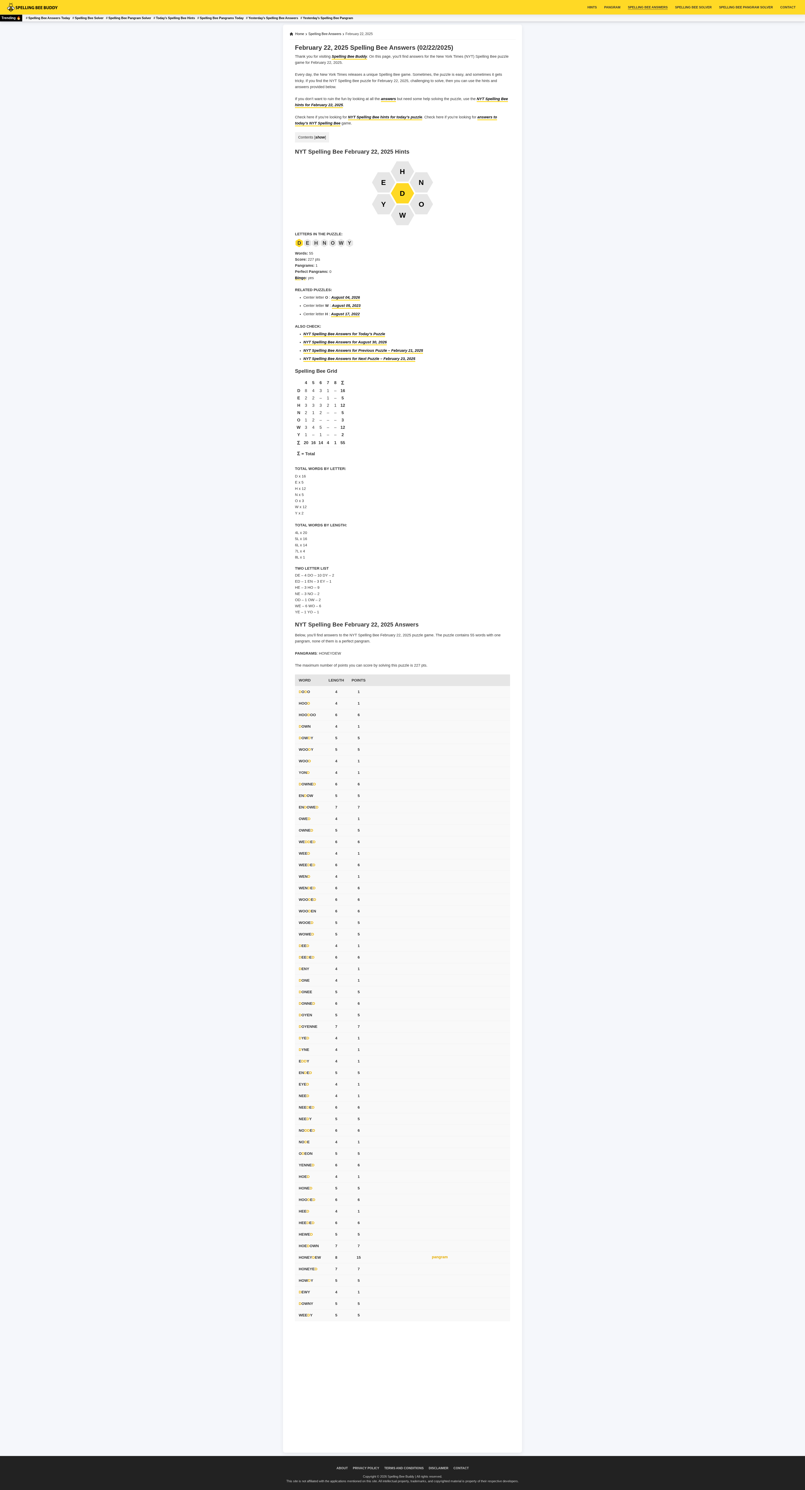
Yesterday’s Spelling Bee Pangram (328, 18)
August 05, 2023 (346, 305)
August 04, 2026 (345, 297)
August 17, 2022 (345, 314)
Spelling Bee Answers (324, 34)
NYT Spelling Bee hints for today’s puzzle (385, 117)
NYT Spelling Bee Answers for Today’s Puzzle (344, 334)
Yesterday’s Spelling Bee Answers (273, 18)
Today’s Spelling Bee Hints (175, 18)
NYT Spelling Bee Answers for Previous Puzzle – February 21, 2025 (363, 350)
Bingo (300, 278)
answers (388, 99)
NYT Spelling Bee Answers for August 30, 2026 (345, 342)
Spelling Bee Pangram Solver (129, 18)
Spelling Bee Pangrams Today (222, 18)
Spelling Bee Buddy (349, 56)
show (320, 137)
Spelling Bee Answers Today (49, 18)
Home (299, 34)
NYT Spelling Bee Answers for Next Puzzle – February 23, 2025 (359, 359)
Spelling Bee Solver (89, 18)
